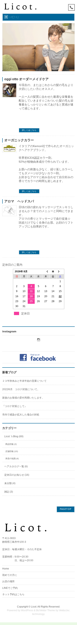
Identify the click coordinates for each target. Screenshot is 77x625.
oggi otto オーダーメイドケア (26, 79)
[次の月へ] (60, 271)
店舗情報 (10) (11, 451)
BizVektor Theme (45, 610)
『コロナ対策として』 (14, 406)
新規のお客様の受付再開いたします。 (23, 397)
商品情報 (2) (11, 444)
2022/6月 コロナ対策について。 (21, 389)
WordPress (27, 610)
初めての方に (9, 575)
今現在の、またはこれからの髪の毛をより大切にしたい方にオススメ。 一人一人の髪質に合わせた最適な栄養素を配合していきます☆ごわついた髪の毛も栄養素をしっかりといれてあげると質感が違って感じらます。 (46, 96)
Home (5, 568)
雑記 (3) (8, 491)
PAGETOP (65, 509)
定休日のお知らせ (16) (16, 474)
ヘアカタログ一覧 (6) (16, 466)
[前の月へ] (45, 271)
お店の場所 (8, 581)
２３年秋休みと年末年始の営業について (24, 380)
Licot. (34, 606)
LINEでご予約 (10, 588)
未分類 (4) (9, 483)
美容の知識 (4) (12, 458)
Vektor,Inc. (64, 610)
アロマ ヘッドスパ (19, 201)
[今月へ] (52, 271)
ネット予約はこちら (13, 594)
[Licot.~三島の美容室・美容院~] (23, 6)
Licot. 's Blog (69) (13, 436)
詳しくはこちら (29, 130)
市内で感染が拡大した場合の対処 (20, 414)
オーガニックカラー (19, 140)
